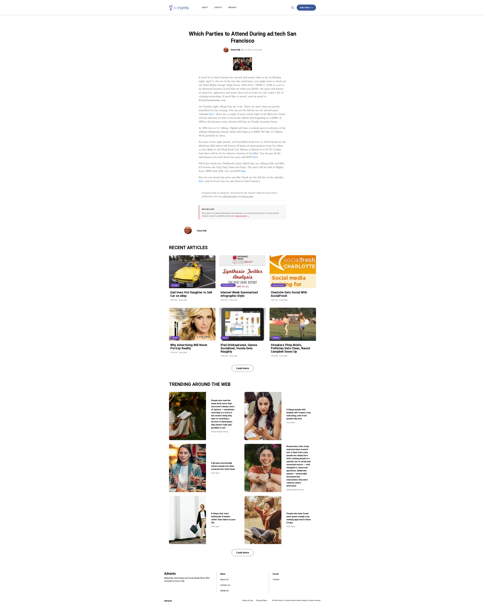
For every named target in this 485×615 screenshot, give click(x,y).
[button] (242, 368)
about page (247, 196)
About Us (224, 579)
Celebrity (276, 338)
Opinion (175, 338)
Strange (175, 285)
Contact (218, 7)
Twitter (276, 579)
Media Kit (232, 7)
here (211, 114)
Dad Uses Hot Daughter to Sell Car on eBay (191, 294)
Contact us (225, 585)
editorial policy (229, 196)
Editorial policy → (242, 216)
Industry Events (228, 285)
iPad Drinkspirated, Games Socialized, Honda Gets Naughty (239, 348)
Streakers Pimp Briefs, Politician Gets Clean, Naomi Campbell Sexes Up (290, 348)
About (205, 7)
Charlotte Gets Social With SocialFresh (289, 294)
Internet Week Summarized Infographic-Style (239, 294)
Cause (225, 338)
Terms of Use (247, 600)
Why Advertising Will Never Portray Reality (188, 346)
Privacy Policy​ (261, 600)
